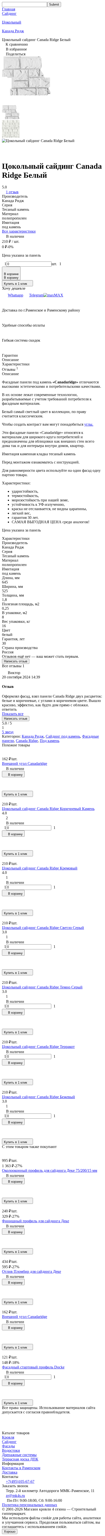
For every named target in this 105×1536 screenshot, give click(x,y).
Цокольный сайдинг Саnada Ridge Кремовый (39, 868)
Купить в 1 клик (15, 284)
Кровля (8, 1437)
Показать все (12, 714)
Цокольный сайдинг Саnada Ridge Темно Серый (42, 987)
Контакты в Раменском (21, 1468)
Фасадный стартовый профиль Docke (33, 1367)
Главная (8, 9)
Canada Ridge (27, 741)
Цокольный (11, 22)
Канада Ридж (13, 31)
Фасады (8, 1446)
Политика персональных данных (29, 1505)
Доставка (9, 1472)
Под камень (49, 741)
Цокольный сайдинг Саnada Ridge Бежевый (38, 1097)
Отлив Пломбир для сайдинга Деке (31, 1271)
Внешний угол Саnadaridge (24, 763)
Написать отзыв (15, 661)
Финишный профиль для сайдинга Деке (35, 1221)
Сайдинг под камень (63, 736)
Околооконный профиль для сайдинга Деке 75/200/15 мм (49, 1170)
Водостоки (11, 1450)
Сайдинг (9, 13)
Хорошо (9, 1531)
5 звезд (7, 732)
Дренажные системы (19, 1455)
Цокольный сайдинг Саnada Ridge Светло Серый (43, 928)
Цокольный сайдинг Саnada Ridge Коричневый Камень (48, 809)
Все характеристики (19, 231)
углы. (88, 424)
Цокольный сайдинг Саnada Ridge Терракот (38, 1047)
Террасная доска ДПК (20, 1459)
